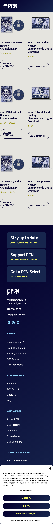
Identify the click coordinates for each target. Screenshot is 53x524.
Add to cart (37, 66)
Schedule (12, 383)
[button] (49, 468)
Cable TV (11, 394)
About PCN (13, 419)
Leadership (13, 430)
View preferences (26, 514)
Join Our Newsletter (23, 242)
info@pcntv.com (16, 314)
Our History (13, 424)
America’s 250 (15, 342)
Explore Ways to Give (23, 259)
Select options (8, 64)
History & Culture (16, 353)
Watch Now (17, 276)
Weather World (15, 364)
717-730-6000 (14, 309)
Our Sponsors (14, 441)
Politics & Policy (16, 347)
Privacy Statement (34, 520)
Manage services (26, 490)
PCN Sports (13, 359)
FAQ (9, 400)
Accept (26, 498)
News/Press (13, 436)
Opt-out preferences (18, 520)
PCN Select (13, 389)
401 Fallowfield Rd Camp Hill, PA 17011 (17, 301)
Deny (26, 506)
